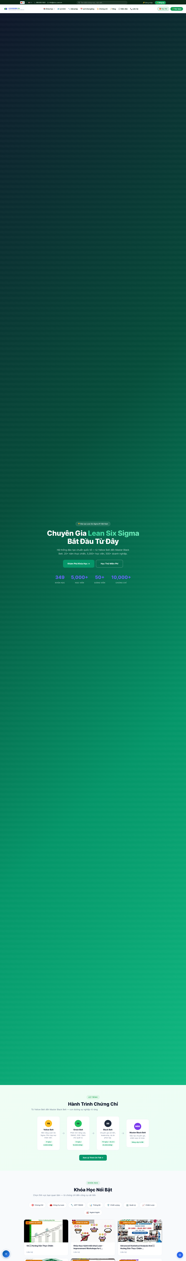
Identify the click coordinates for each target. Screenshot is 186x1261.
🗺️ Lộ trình (61, 9)
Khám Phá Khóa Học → (79, 563)
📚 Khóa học (49, 9)
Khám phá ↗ (159, 1246)
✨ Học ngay (176, 9)
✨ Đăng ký (160, 3)
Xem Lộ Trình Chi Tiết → (93, 1158)
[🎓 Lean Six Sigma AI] (180, 1255)
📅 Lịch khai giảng (87, 9)
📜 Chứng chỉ (102, 9)
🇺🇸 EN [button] (30, 2)
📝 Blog (113, 9)
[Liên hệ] (6, 1253)
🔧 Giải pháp (73, 9)
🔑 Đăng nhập (148, 3)
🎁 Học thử (163, 9)
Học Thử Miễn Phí (109, 563)
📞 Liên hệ (134, 9)
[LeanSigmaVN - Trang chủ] (13, 9)
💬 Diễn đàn (123, 9)
